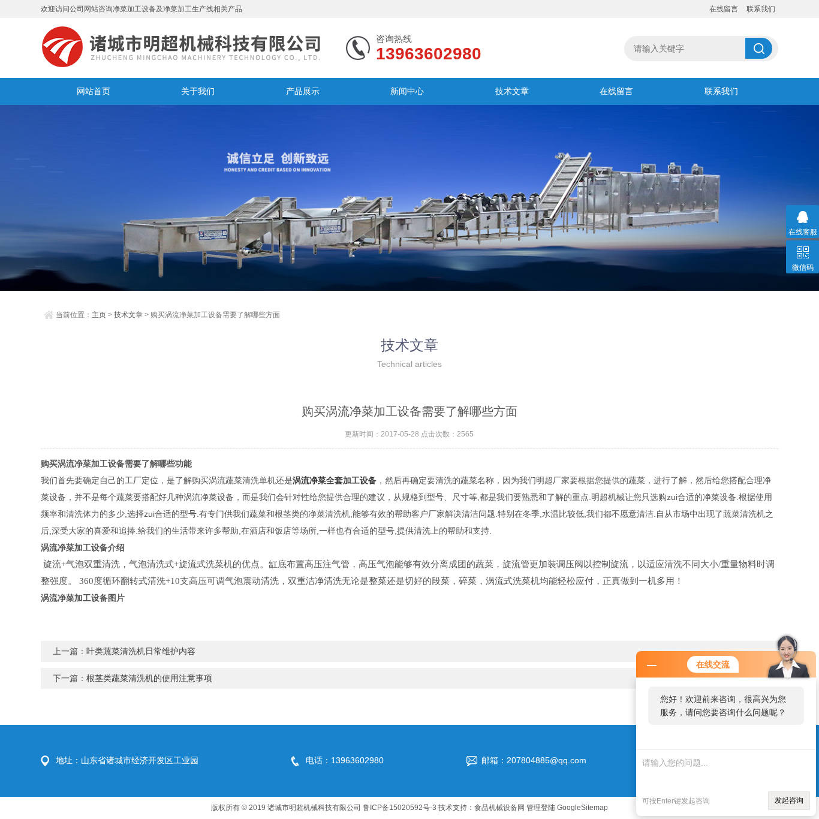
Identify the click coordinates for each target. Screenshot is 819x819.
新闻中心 (407, 91)
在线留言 (723, 9)
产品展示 (303, 91)
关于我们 (198, 91)
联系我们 (760, 9)
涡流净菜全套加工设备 (335, 480)
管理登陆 (540, 807)
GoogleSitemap (582, 807)
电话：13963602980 (345, 760)
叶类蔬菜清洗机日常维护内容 (140, 651)
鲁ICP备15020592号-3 (399, 807)
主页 (99, 315)
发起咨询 (789, 800)
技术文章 (512, 91)
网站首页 (93, 91)
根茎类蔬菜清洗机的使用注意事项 (149, 678)
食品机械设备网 (499, 807)
